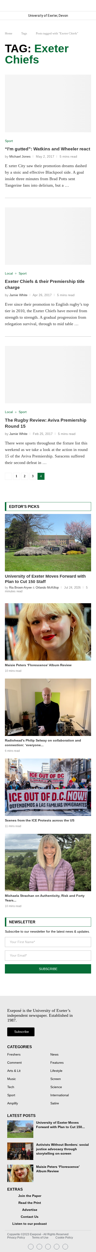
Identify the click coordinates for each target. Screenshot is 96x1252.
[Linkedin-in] (39, 1246)
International (59, 1095)
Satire (54, 1103)
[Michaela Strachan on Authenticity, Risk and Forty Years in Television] (48, 862)
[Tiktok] (65, 1246)
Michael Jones (20, 156)
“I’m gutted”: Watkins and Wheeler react (47, 148)
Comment (14, 1062)
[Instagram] (31, 1246)
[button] (87, 5)
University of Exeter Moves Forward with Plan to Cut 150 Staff (45, 579)
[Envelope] (48, 1246)
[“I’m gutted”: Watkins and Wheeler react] (48, 103)
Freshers (14, 1054)
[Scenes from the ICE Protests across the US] (48, 787)
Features (57, 1062)
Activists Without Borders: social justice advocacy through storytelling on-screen (62, 1149)
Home (8, 33)
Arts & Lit (14, 1071)
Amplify (12, 1103)
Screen (55, 1079)
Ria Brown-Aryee (20, 587)
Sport (11, 1095)
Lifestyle (56, 1071)
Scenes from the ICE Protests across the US (39, 820)
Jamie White (18, 295)
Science (56, 1087)
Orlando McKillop (47, 587)
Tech (10, 1087)
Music (11, 1079)
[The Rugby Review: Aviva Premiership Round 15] (48, 374)
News (54, 1054)
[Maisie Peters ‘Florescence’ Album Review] (48, 632)
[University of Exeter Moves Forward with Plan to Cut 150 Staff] (48, 542)
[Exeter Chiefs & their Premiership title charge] (48, 236)
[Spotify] (56, 1246)
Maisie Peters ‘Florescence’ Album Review (38, 665)
